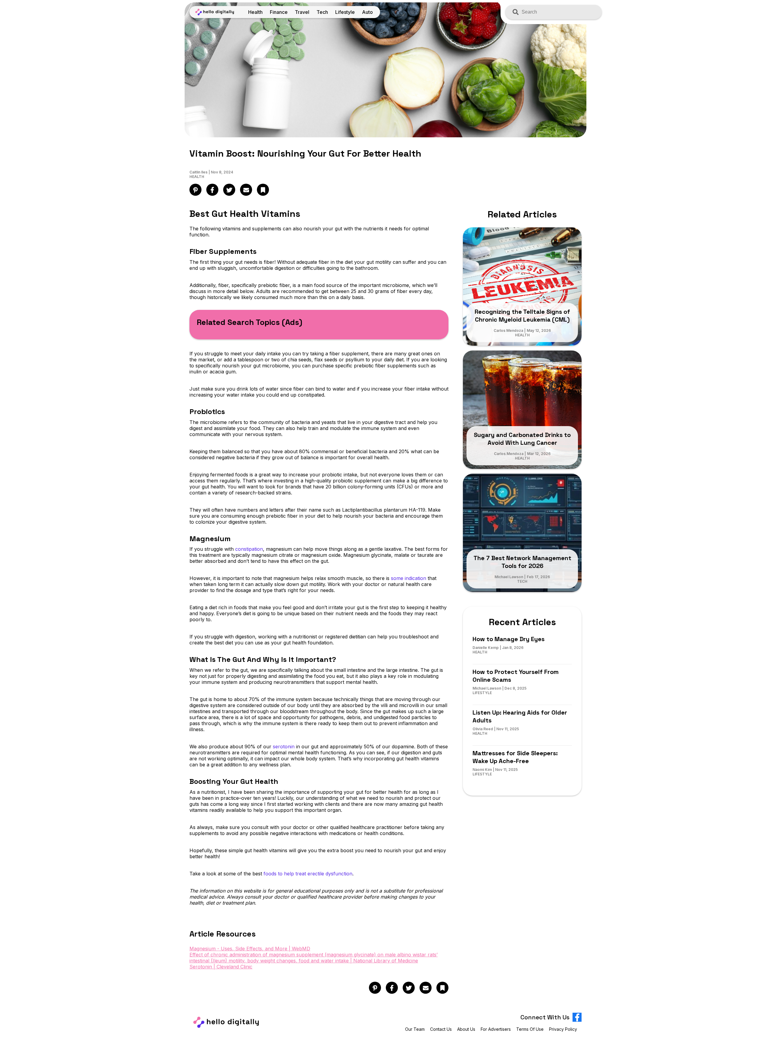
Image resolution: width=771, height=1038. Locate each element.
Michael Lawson (509, 577)
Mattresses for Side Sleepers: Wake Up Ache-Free (515, 757)
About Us (466, 1029)
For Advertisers (496, 1029)
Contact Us (441, 1029)
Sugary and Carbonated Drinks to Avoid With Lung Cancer (522, 439)
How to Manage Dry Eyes (509, 639)
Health (255, 12)
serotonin (284, 746)
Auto (367, 12)
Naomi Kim (482, 769)
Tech (322, 12)
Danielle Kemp (486, 647)
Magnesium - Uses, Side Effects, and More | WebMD (249, 949)
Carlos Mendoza (508, 330)
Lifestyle (345, 12)
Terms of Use (530, 1029)
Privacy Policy (563, 1029)
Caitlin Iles (198, 172)
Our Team (415, 1029)
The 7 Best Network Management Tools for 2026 (522, 562)
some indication (408, 578)
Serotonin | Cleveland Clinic (220, 967)
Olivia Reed (483, 729)
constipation (249, 549)
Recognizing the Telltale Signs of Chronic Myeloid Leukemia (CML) (522, 315)
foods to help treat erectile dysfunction (308, 874)
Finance (279, 12)
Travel (302, 12)
